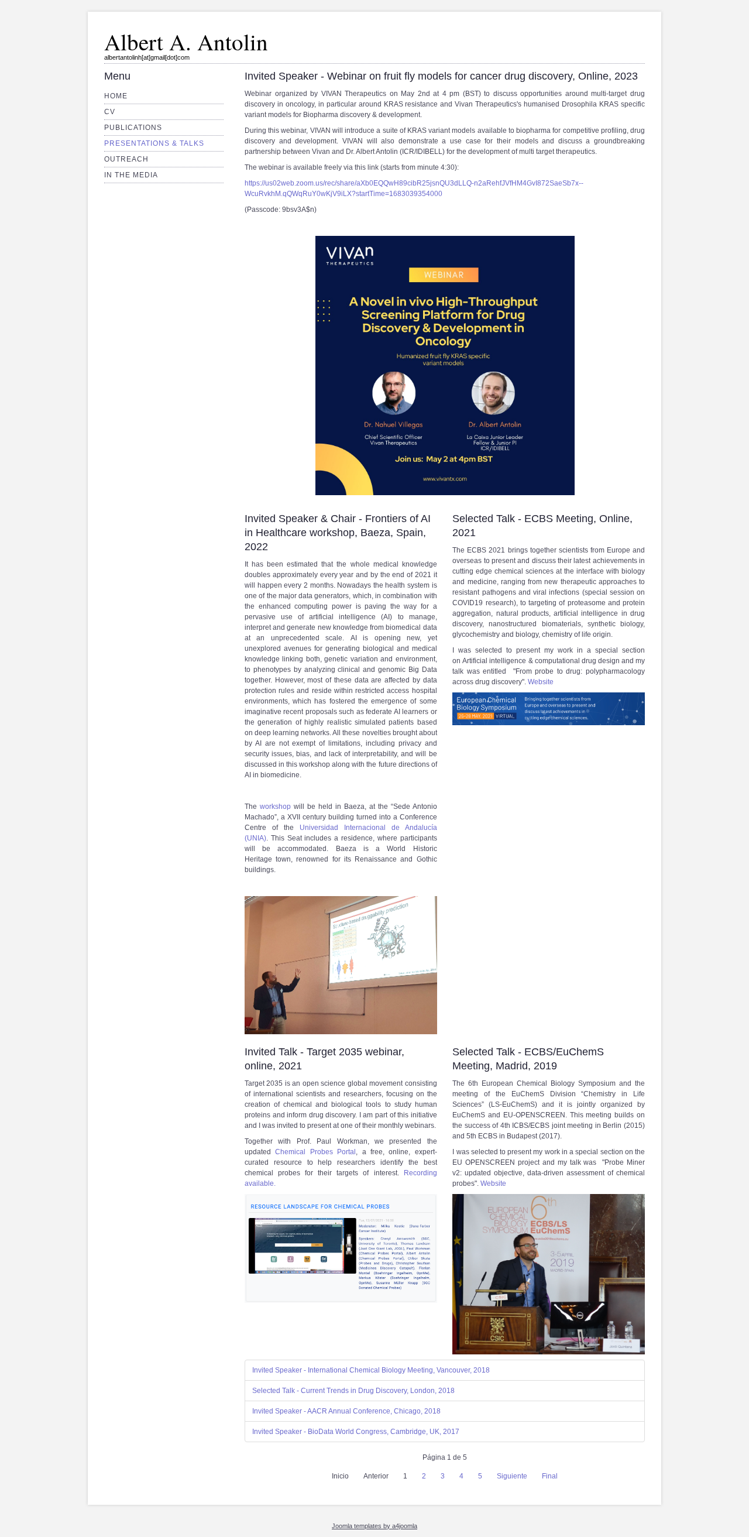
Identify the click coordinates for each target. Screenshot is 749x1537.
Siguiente (512, 1476)
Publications (133, 127)
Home (116, 96)
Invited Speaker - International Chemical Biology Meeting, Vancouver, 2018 (371, 1370)
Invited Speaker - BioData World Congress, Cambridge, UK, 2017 (355, 1432)
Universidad (322, 828)
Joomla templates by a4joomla (374, 1525)
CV (109, 112)
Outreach (126, 159)
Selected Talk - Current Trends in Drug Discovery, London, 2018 (353, 1391)
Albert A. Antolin (186, 41)
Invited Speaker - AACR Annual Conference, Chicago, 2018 (346, 1411)
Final (550, 1476)
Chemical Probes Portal (315, 1152)
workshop (275, 806)
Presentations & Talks (154, 143)
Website (541, 682)
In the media (131, 175)
